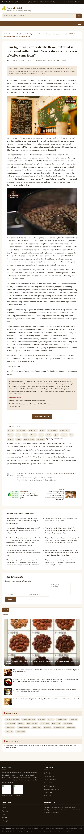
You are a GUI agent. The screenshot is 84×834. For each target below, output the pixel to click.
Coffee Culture (48, 796)
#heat (18, 439)
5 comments (9, 581)
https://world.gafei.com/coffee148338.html (42, 480)
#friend (10, 439)
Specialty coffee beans (54, 439)
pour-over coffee (13, 454)
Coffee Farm (48, 792)
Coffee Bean (48, 783)
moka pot (35, 443)
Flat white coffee (45, 443)
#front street (52, 430)
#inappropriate (29, 439)
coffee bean (39, 450)
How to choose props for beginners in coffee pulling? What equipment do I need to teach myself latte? (23, 552)
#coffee (10, 430)
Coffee (31, 450)
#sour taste (32, 430)
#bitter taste (21, 430)
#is (71, 435)
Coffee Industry (49, 776)
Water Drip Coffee (20, 447)
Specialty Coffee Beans (51, 789)
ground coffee (50, 454)
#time (25, 435)
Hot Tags (5, 821)
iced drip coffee (67, 443)
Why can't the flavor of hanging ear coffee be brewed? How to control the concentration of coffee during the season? (60, 562)
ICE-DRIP (10, 447)
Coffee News (19, 34)
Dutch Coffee (11, 450)
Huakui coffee (52, 457)
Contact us (78, 2)
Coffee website (22, 450)
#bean (42, 430)
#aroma (33, 435)
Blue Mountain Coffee (14, 443)
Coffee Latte (56, 443)
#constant (40, 439)
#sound (64, 435)
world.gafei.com (70, 831)
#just (56, 435)
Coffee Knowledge (50, 779)
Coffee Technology (50, 786)
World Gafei (50, 478)
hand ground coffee (14, 457)
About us (70, 2)
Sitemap (4, 817)
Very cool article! (41, 416)
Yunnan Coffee (27, 457)
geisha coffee (49, 450)
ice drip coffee (33, 447)
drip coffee (27, 443)
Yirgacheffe (60, 454)
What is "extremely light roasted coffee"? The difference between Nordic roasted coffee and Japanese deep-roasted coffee (60, 530)
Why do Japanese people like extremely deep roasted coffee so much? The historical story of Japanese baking (22, 520)
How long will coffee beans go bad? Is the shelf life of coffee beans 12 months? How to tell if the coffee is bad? (23, 530)
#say (17, 435)
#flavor (10, 435)
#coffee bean (64, 430)
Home (64, 2)
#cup (41, 435)
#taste (49, 435)
